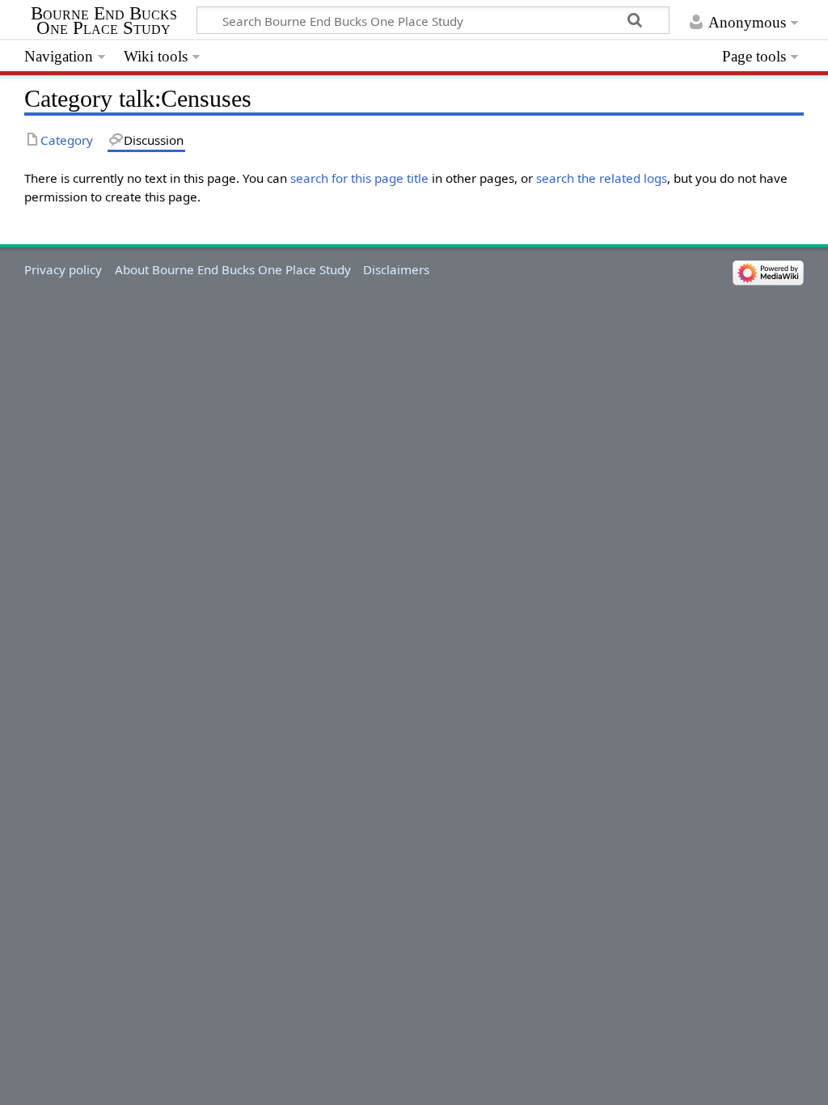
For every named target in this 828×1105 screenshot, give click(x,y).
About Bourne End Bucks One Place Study (233, 269)
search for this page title (359, 178)
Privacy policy (63, 269)
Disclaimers (396, 269)
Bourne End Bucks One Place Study (104, 21)
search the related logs (601, 178)
